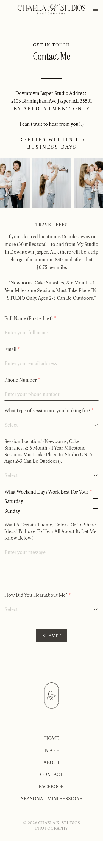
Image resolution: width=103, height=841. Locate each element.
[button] (57, 750)
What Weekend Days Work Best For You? (46, 492)
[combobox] (49, 425)
